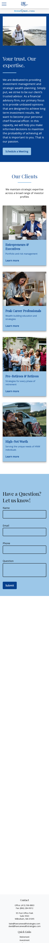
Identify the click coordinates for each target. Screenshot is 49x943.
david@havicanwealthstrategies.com (25, 926)
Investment (25, 940)
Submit (9, 585)
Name (6, 508)
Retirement (24, 937)
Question (8, 561)
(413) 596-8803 (27, 905)
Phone (6, 543)
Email (6, 525)
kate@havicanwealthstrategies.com (24, 923)
